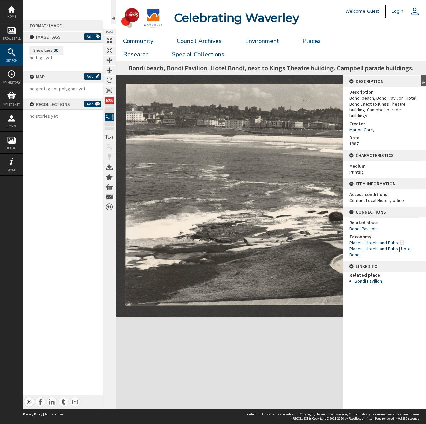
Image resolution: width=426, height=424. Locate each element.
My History (11, 82)
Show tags (42, 50)
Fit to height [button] (109, 70)
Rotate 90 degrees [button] (109, 80)
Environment (262, 41)
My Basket (12, 104)
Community (138, 41)
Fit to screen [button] (109, 50)
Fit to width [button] (109, 60)
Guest (373, 11)
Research (136, 54)
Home (11, 16)
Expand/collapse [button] (423, 80)
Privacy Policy (32, 414)
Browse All (12, 38)
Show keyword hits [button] (109, 147)
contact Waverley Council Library (347, 414)
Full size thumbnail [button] (109, 40)
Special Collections (198, 54)
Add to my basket (109, 187)
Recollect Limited (361, 418)
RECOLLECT (300, 418)
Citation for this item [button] (109, 207)
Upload (11, 148)
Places (311, 41)
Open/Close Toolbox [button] (113, 12)
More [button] (11, 170)
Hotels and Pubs (382, 243)
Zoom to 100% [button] (109, 90)
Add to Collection (109, 177)
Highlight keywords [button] (109, 157)
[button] (109, 117)
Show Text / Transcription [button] (109, 137)
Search (11, 60)
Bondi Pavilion (363, 229)
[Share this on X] (29, 398)
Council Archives (199, 41)
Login (11, 126)
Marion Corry (362, 130)
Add (90, 36)
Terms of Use (54, 414)
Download (109, 167)
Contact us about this (109, 197)
